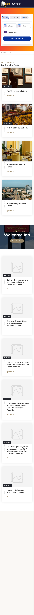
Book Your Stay (17, 241)
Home (4, 52)
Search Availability (17, 38)
